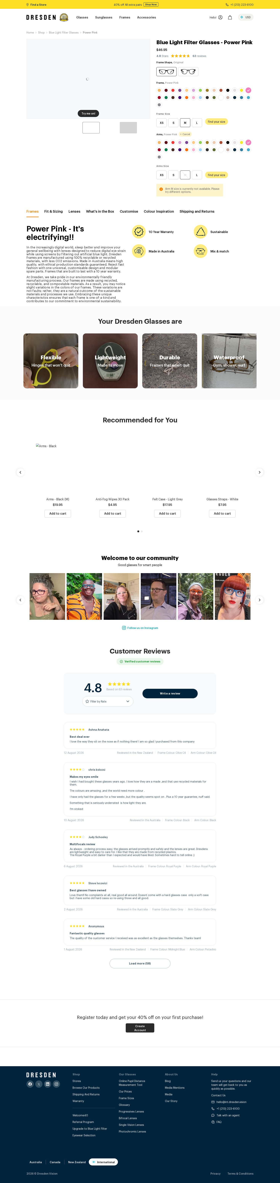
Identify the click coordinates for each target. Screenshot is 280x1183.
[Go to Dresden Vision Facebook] (30, 1084)
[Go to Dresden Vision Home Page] (41, 17)
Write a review (170, 693)
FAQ (219, 1122)
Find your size (216, 121)
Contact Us (218, 1095)
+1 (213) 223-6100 (228, 1108)
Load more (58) (140, 963)
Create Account (140, 1028)
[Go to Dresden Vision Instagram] (56, 1084)
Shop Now (151, 4)
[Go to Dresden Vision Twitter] (38, 1084)
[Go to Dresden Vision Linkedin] (47, 1084)
